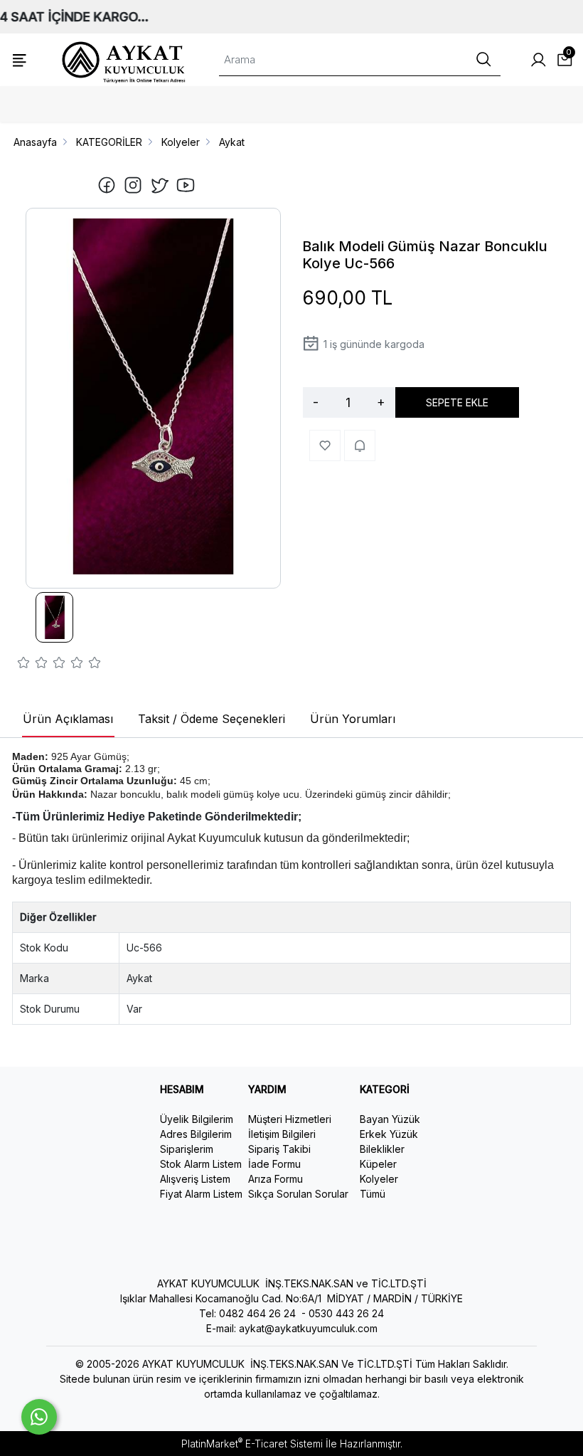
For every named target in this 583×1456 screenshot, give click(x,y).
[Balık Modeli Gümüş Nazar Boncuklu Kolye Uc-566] (153, 398)
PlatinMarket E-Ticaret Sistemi (252, 1443)
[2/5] (32, 664)
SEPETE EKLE (457, 402)
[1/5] (24, 664)
